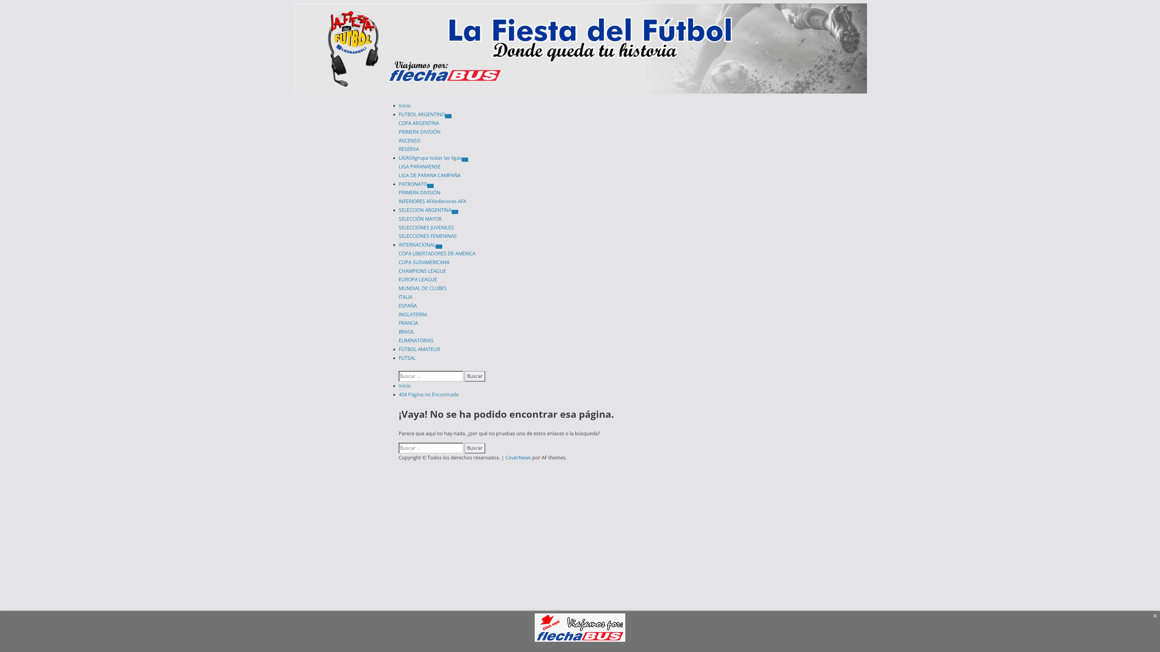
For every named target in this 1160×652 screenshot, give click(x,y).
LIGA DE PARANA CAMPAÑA (430, 175)
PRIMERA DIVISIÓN (419, 132)
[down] (448, 116)
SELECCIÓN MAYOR (420, 219)
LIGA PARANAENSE (420, 166)
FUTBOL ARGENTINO (422, 114)
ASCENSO (409, 140)
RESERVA (409, 149)
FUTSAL (407, 358)
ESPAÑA (408, 305)
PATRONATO (413, 184)
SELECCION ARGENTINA (425, 210)
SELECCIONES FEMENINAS (428, 236)
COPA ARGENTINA (419, 123)
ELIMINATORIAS (416, 340)
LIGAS (430, 158)
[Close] (1155, 616)
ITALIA (405, 297)
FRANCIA (408, 323)
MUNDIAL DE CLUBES (423, 288)
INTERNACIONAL (417, 244)
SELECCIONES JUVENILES (426, 227)
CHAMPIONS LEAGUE (422, 271)
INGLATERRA (413, 314)
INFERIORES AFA (432, 201)
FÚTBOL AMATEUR (419, 349)
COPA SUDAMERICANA (424, 262)
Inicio (405, 105)
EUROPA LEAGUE (418, 279)
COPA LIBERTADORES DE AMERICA (437, 253)
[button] (400, 366)
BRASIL (406, 331)
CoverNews (518, 457)
